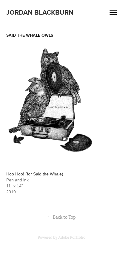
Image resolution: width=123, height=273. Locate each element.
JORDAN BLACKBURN (39, 12)
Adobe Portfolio (71, 237)
